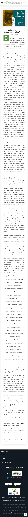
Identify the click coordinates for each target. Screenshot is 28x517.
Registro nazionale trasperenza (18, 512)
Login (26, 2)
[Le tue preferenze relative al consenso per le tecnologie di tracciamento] (25, 514)
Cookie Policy (18, 484)
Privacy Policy (9, 484)
